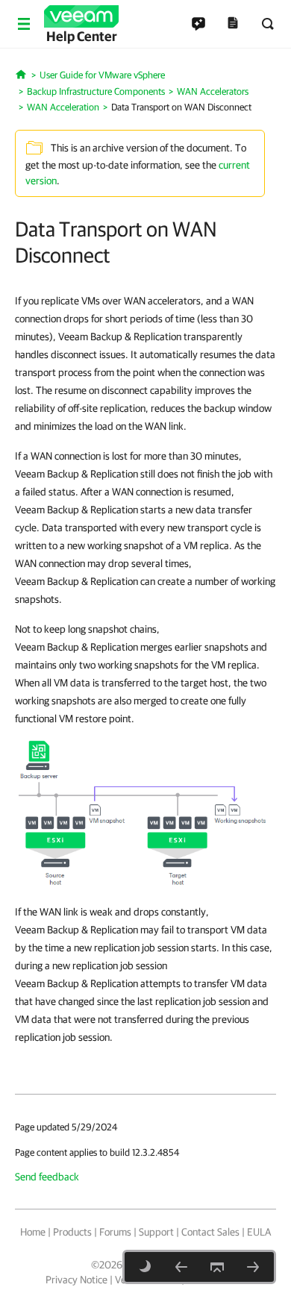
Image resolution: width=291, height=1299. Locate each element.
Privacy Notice (76, 1280)
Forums (115, 1232)
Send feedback (47, 1177)
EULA (259, 1232)
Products (72, 1232)
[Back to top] (217, 1267)
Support (156, 1232)
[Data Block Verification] (181, 1267)
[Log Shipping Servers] (253, 1267)
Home (33, 1232)
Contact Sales (210, 1232)
